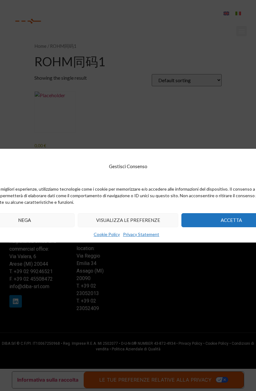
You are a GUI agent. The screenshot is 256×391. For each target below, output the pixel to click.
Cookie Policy (107, 234)
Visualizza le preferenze (128, 220)
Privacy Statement (141, 234)
